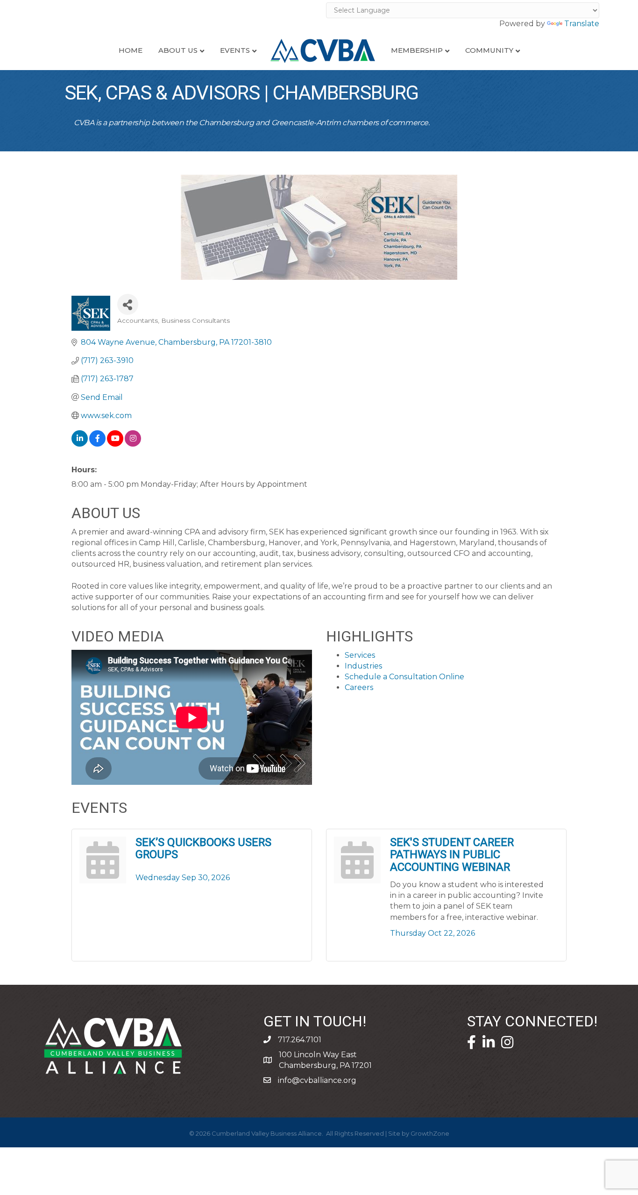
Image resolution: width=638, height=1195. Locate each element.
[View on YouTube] (115, 444)
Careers (359, 687)
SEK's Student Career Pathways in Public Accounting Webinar (452, 854)
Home (130, 50)
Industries (363, 666)
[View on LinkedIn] (79, 444)
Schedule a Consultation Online (404, 676)
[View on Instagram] (133, 444)
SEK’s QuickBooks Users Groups (203, 848)
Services (360, 655)
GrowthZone (430, 1133)
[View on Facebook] (97, 444)
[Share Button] (127, 304)
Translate (581, 23)
